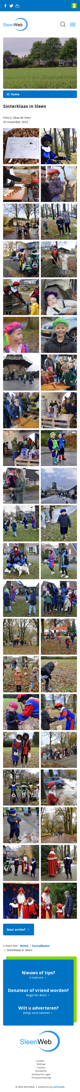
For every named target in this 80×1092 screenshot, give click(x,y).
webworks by (51, 1086)
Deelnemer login (41, 1074)
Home (14, 94)
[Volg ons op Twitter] (11, 6)
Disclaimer (41, 1070)
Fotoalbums (41, 946)
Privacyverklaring (41, 1077)
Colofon (41, 1067)
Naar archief (16, 929)
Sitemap (41, 1064)
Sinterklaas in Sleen (19, 950)
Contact (40, 1060)
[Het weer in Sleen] (17, 6)
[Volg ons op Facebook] (5, 6)
